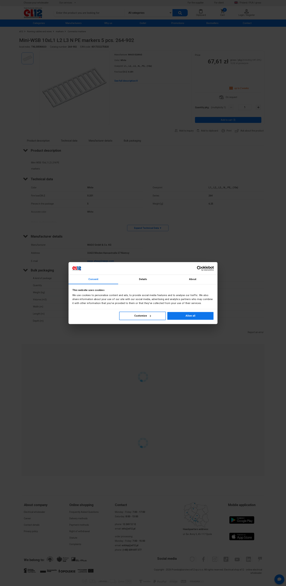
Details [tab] (143, 279)
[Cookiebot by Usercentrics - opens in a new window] (199, 268)
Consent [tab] (93, 279)
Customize (140, 315)
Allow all (190, 315)
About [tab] (192, 279)
